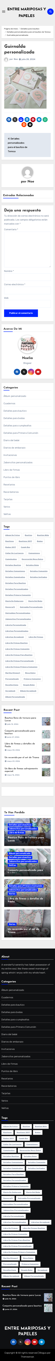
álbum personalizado (15, 697)
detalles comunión (39, 571)
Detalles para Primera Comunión (21, 433)
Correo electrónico (14, 284)
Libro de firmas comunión (17, 649)
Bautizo (28, 535)
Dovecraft (10, 607)
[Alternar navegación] (3, 11)
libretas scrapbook (14, 637)
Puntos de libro (12, 477)
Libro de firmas (12, 470)
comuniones (34, 553)
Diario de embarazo (14, 601)
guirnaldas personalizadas (17, 613)
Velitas (7, 514)
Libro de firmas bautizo (16, 643)
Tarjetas (8, 499)
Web (6, 298)
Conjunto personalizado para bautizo (22, 1306)
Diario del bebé (11, 440)
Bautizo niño (43, 535)
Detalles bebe (32, 565)
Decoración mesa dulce (32, 559)
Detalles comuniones (15, 571)
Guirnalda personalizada (31, 607)
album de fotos (12, 535)
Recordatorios (11, 492)
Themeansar (27, 1356)
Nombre (9, 271)
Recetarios (9, 484)
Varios (7, 506)
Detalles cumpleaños (15, 577)
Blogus (43, 1353)
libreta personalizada (15, 625)
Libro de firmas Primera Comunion (21, 667)
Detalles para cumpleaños (17, 425)
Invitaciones (10, 455)
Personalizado (12, 679)
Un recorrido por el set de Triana (22, 757)
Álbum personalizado (15, 396)
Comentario (11, 229)
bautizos (9, 541)
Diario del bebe (35, 601)
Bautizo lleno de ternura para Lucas (22, 1295)
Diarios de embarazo (15, 447)
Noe (16, 59)
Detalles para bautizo (15, 411)
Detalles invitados (38, 577)
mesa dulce (30, 673)
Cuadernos (9, 403)
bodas (40, 541)
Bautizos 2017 (25, 541)
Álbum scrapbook (28, 691)
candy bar (25, 547)
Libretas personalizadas (16, 631)
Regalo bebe (29, 685)
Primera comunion (32, 679)
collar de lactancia (14, 553)
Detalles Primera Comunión (18, 595)
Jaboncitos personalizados (18, 462)
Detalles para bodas (14, 418)
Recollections (11, 685)
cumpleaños (11, 559)
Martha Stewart (12, 673)
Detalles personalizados (16, 589)
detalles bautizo (13, 565)
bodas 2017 (10, 547)
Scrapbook (10, 691)
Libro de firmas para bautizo (18, 655)
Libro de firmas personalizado (19, 661)
